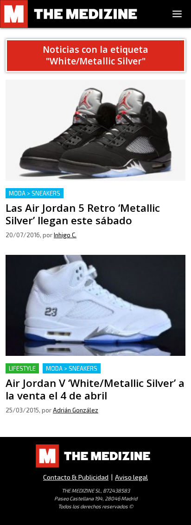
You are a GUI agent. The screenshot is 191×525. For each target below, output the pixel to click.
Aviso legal (131, 477)
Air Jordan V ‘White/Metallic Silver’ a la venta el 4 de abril (94, 374)
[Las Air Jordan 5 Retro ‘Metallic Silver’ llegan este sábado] (95, 130)
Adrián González (75, 410)
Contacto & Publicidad (75, 477)
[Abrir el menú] (177, 14)
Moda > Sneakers (34, 193)
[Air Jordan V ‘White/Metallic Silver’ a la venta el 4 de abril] (95, 305)
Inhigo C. (65, 235)
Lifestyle (22, 368)
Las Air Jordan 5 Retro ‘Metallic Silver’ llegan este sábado (89, 199)
